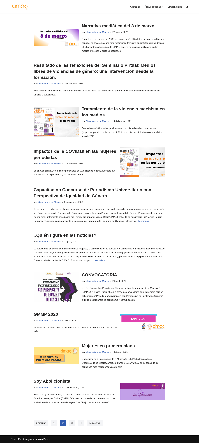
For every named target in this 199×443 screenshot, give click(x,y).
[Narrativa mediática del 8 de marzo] (56, 37)
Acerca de (135, 6)
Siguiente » (95, 423)
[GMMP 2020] (142, 322)
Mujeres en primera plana (108, 345)
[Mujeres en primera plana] (56, 355)
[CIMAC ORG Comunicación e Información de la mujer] (20, 7)
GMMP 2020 (46, 314)
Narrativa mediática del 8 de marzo (118, 25)
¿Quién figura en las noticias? (65, 235)
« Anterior (41, 423)
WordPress (44, 439)
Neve (13, 439)
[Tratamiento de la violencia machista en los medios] (56, 122)
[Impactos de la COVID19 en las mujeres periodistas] (142, 162)
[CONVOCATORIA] (56, 287)
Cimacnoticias (175, 6)
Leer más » (144, 221)
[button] (162, 6)
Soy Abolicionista (52, 381)
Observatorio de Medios (97, 32)
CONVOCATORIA (99, 274)
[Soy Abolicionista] (142, 391)
